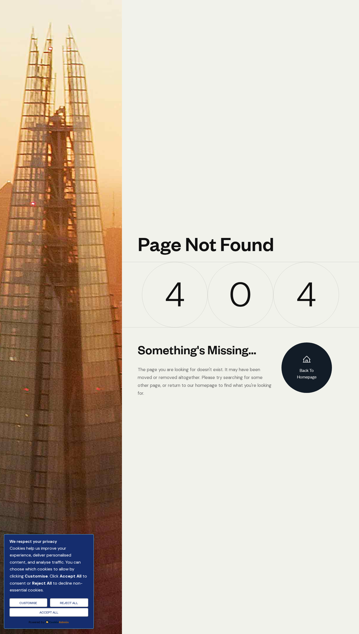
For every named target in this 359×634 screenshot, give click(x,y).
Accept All (48, 612)
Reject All (69, 602)
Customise (28, 602)
